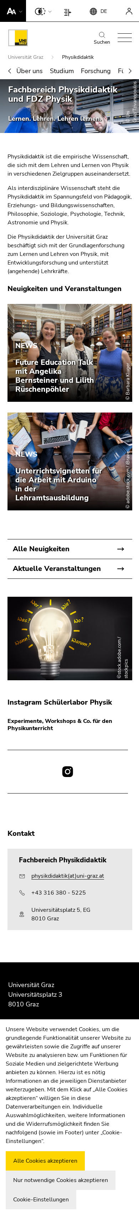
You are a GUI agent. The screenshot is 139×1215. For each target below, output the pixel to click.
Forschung (96, 71)
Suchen (102, 42)
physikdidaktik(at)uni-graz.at (67, 876)
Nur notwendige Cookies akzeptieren (60, 1180)
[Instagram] (67, 771)
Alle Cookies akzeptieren (45, 1161)
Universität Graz (26, 57)
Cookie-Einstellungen (41, 1200)
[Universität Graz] (18, 39)
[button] (13, 11)
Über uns (29, 71)
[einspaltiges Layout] (69, 11)
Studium (62, 71)
